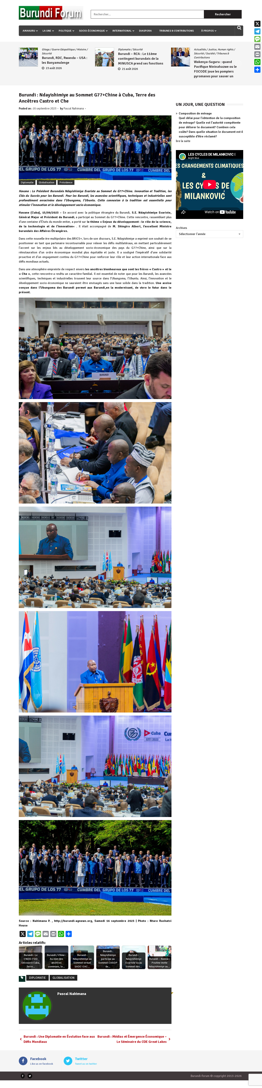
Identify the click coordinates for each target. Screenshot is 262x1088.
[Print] (257, 54)
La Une (47, 30)
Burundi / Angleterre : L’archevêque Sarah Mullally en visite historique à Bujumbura (141, 66)
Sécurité (47, 53)
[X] (257, 24)
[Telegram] (257, 31)
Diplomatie (141, 49)
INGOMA (151, 53)
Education (214, 49)
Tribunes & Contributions (176, 30)
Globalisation (46, 182)
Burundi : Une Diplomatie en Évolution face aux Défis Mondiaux (59, 1039)
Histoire (139, 53)
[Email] (257, 47)
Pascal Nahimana (73, 108)
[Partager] (257, 69)
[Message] (257, 39)
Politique (65, 30)
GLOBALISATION (63, 978)
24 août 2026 (130, 77)
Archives (181, 228)
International (122, 30)
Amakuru (29, 30)
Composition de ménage (195, 113)
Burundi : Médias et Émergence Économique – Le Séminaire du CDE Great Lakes (132, 1039)
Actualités (48, 49)
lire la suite (183, 141)
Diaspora (145, 30)
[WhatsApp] (257, 62)
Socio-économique (92, 30)
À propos (207, 30)
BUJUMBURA (125, 49)
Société (58, 53)
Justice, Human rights (68, 49)
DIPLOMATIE (37, 978)
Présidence (66, 182)
